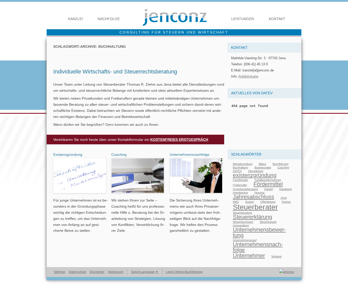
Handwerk (285, 189)
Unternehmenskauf (245, 240)
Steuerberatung (242, 212)
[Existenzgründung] (79, 194)
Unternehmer (249, 255)
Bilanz (262, 163)
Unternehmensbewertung (259, 232)
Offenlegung (267, 201)
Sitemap (59, 272)
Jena (283, 197)
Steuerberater (255, 207)
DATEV (237, 171)
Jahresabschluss (253, 197)
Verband (276, 256)
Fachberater (240, 179)
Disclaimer (97, 272)
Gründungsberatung (245, 189)
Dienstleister (255, 171)
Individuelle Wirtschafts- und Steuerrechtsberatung (115, 71)
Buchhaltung (240, 167)
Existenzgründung (67, 154)
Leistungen (242, 19)
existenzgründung (254, 175)
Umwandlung (241, 225)
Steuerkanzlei (268, 221)
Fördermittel (268, 184)
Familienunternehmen (268, 179)
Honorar (260, 192)
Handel (268, 189)
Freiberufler (240, 185)
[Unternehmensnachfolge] (196, 194)
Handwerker (240, 192)
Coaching (119, 154)
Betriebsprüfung (242, 163)
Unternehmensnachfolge (189, 154)
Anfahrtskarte (248, 76)
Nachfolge (109, 19)
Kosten (249, 201)
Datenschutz (77, 272)
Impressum (115, 272)
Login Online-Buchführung (184, 272)
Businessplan (263, 167)
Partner (286, 201)
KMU (236, 201)
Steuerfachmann (243, 221)
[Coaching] (137, 194)
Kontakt (277, 19)
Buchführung (280, 163)
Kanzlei (75, 19)
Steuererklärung (252, 217)
